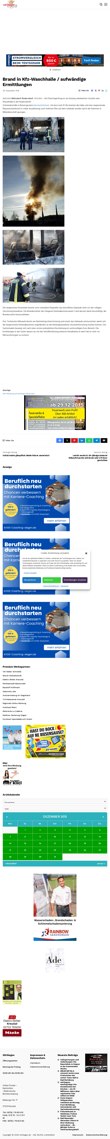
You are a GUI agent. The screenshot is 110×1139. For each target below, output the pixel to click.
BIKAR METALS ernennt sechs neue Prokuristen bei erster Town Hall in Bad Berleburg (69, 1075)
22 (25, 850)
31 (55, 856)
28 (10, 856)
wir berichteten (41, 105)
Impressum (64, 586)
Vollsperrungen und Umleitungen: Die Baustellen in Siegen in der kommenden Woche (70, 1064)
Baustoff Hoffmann (11, 687)
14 (10, 843)
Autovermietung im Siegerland (16, 695)
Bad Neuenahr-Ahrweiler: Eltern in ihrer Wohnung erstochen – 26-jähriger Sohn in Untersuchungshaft (69, 1124)
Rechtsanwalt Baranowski (14, 683)
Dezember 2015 (55, 816)
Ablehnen (48, 580)
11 (70, 836)
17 (55, 843)
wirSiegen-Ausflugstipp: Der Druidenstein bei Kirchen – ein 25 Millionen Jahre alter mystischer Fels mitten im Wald (70, 1089)
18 (70, 843)
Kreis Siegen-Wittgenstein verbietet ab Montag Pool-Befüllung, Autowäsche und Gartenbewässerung (70, 1103)
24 (55, 850)
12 (85, 836)
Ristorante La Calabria (12, 711)
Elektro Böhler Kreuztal (13, 679)
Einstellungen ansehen (75, 580)
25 (70, 850)
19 (85, 843)
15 (25, 843)
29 (25, 856)
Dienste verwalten (30, 573)
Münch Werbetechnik (12, 676)
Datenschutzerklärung (51, 586)
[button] (86, 553)
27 (100, 850)
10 (55, 836)
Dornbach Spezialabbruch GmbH (17, 719)
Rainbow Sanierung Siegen (15, 715)
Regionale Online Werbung (14, 703)
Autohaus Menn (10, 707)
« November (11, 863)
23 (40, 850)
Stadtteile (56, 70)
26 (85, 850)
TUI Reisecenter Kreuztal (14, 699)
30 (40, 856)
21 (10, 850)
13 (100, 836)
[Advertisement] (55, 34)
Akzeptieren (30, 580)
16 (40, 843)
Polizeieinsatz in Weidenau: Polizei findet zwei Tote (68, 1113)
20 (100, 843)
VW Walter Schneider (12, 672)
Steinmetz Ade (9, 691)
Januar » (101, 863)
